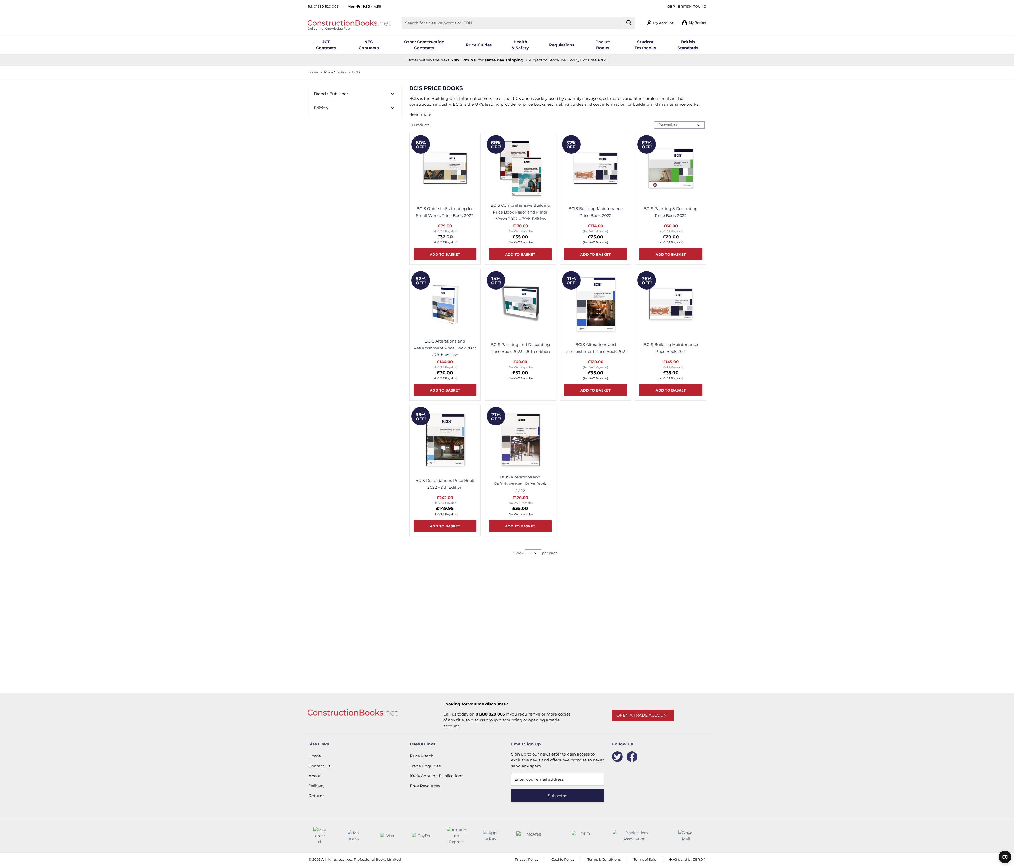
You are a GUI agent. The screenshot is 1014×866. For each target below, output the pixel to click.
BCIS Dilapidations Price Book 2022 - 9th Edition (444, 484)
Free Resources (425, 785)
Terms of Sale (645, 859)
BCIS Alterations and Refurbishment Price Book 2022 (520, 484)
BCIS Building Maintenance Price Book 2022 (595, 212)
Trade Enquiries (425, 766)
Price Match (421, 755)
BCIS (356, 72)
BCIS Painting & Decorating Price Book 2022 (671, 212)
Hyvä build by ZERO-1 (686, 859)
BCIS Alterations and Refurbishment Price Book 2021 (595, 348)
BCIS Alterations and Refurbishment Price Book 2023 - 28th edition (445, 348)
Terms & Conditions (604, 859)
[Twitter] (617, 756)
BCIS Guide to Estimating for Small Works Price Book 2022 (445, 212)
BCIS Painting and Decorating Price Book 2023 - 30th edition (520, 348)
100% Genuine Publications (436, 775)
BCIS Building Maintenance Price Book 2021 (671, 348)
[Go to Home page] (349, 23)
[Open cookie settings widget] (1005, 857)
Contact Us (319, 766)
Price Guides (335, 72)
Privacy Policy (526, 859)
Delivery (316, 785)
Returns (316, 795)
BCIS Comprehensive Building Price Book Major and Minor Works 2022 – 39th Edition (520, 212)
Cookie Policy (562, 859)
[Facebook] (632, 756)
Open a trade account (642, 715)
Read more (420, 114)
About (315, 775)
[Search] (629, 23)
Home (313, 72)
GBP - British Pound (686, 6)
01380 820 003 (326, 6)
